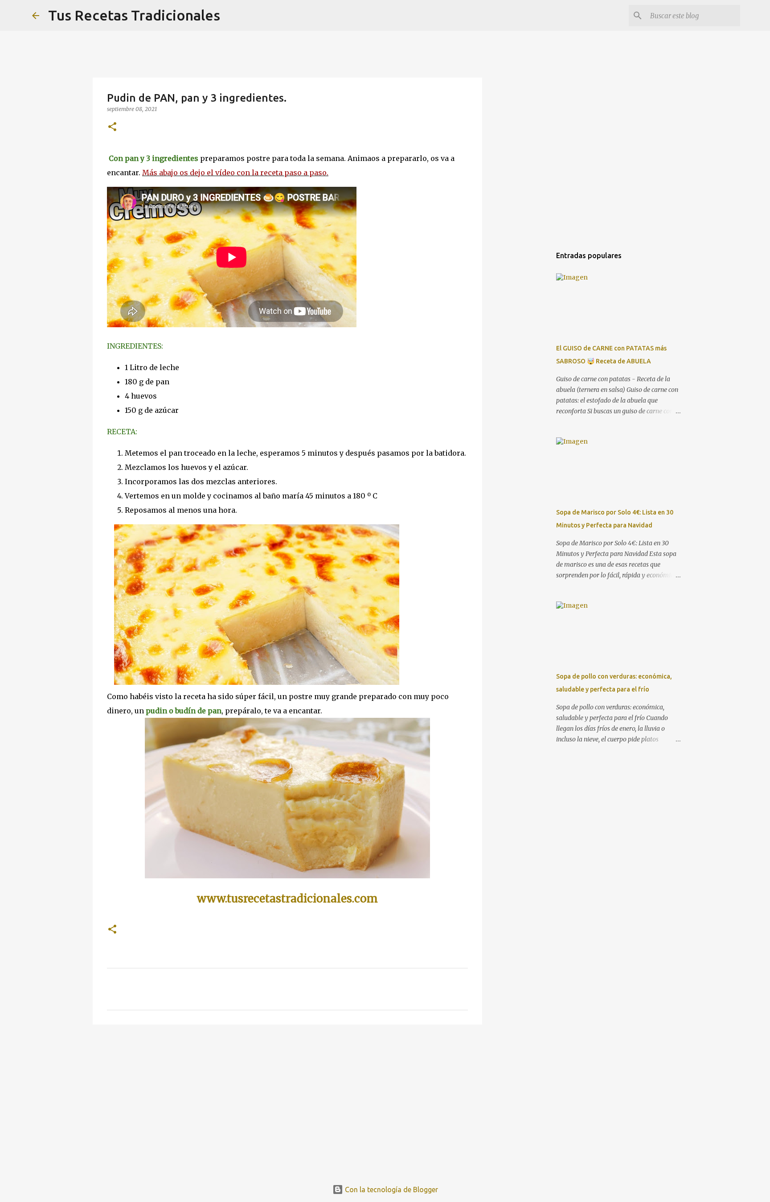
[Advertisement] (287, 1100)
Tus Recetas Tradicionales (134, 15)
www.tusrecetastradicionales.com (287, 899)
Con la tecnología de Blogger (390, 1190)
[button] (112, 127)
